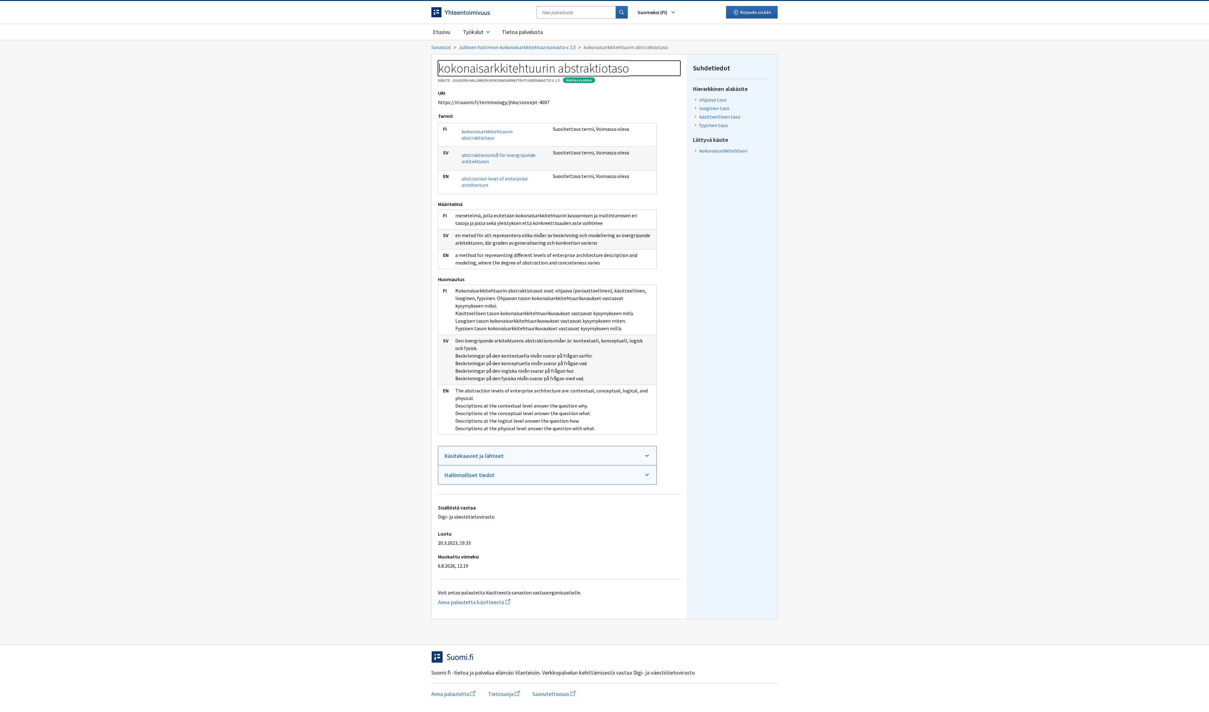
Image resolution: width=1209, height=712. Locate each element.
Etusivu (441, 32)
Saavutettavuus (554, 694)
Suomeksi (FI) (652, 12)
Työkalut (473, 32)
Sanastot (441, 47)
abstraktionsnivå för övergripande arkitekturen (499, 158)
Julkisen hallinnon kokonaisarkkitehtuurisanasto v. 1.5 (517, 47)
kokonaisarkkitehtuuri (723, 150)
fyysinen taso (713, 125)
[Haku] (622, 12)
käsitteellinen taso (720, 117)
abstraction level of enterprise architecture (495, 181)
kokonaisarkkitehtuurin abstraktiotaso (487, 134)
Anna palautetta (453, 694)
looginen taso (714, 108)
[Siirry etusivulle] (480, 12)
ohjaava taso (713, 100)
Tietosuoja (504, 694)
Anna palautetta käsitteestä (487, 602)
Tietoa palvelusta (522, 32)
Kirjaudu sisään (755, 12)
